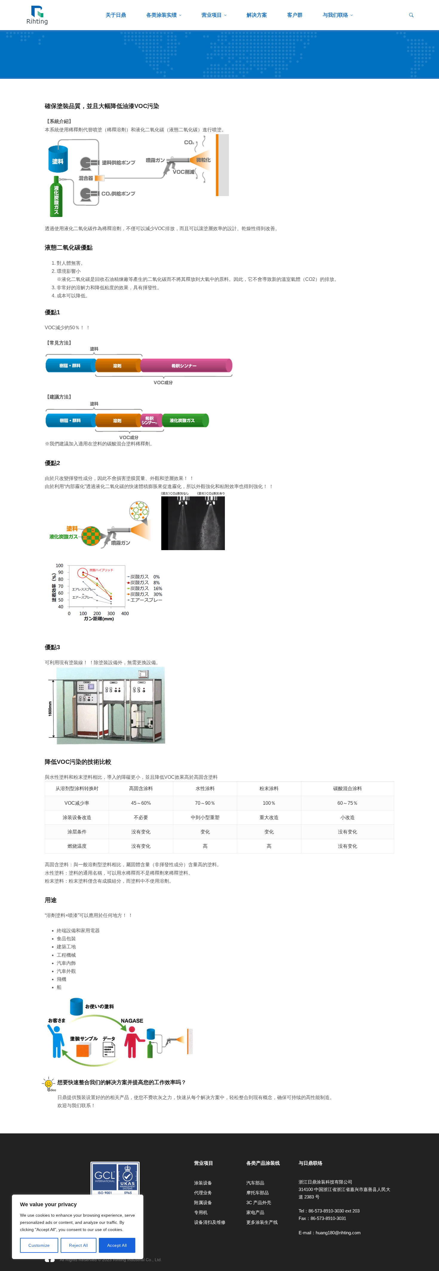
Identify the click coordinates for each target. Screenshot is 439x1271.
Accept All (117, 1245)
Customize (39, 1245)
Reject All (78, 1245)
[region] (77, 1227)
